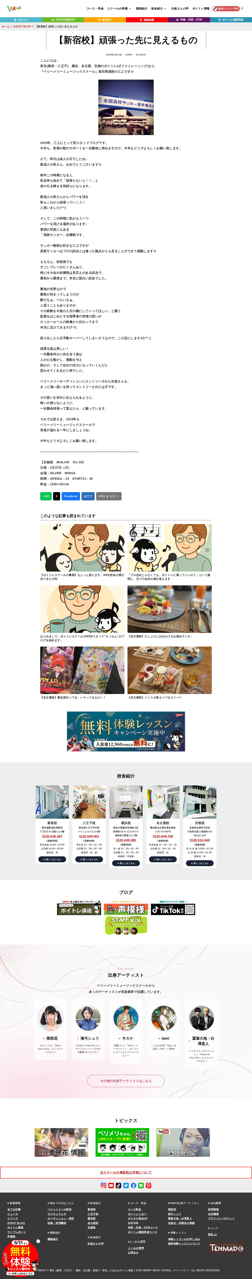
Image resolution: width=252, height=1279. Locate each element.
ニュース (12, 1214)
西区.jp (212, 1234)
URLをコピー (109, 496)
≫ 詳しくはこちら (52, 859)
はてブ (88, 496)
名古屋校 (93, 1223)
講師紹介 (142, 8)
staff (129, 55)
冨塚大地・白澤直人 (180, 1218)
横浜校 (92, 1218)
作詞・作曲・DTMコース (143, 1227)
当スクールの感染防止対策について (126, 1172)
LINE (46, 496)
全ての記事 (14, 1209)
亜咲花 (172, 1209)
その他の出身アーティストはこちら (126, 1081)
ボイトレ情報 (201, 8)
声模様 (11, 1236)
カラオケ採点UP (138, 1218)
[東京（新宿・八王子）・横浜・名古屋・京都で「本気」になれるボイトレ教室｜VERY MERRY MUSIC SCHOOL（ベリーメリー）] (13, 9)
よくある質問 (136, 1248)
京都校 (92, 1227)
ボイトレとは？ (137, 1214)
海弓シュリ (175, 1214)
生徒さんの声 (180, 8)
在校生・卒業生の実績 (181, 1223)
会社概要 (213, 1214)
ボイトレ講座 (15, 1227)
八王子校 (93, 1214)
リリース (12, 1218)
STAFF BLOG (22, 26)
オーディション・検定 (61, 1218)
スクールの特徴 (117, 8)
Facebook (70, 496)
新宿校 (92, 1209)
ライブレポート (16, 1232)
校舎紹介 (157, 8)
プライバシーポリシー (221, 1218)
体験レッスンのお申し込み (184, 1239)
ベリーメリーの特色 (60, 1209)
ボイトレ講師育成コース (142, 1232)
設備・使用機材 (57, 1223)
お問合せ (133, 1252)
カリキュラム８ (57, 1214)
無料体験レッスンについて (184, 1243)
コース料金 (134, 1209)
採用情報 (213, 1209)
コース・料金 (95, 8)
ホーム (6, 26)
